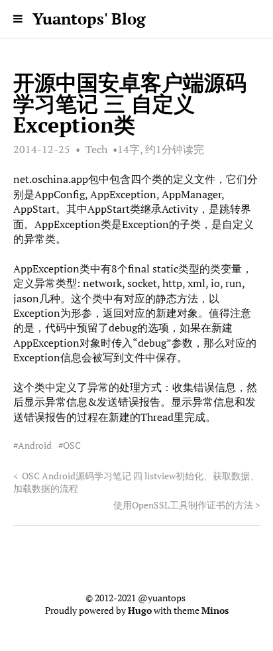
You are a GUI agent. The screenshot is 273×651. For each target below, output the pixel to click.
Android (35, 445)
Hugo (140, 611)
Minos (215, 611)
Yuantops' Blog (89, 18)
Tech (96, 149)
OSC (72, 445)
